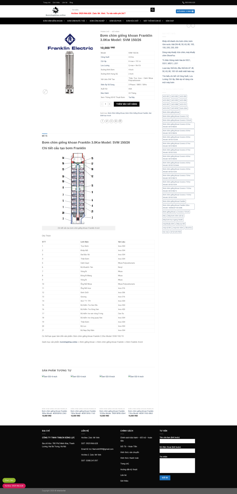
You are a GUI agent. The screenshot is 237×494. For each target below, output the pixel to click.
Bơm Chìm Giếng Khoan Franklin (137, 113)
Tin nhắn (163, 457)
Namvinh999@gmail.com (102, 449)
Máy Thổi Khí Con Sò (152, 21)
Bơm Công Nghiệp (97, 21)
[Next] (155, 398)
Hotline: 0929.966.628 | (81, 13)
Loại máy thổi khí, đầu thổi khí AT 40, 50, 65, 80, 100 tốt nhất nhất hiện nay (178, 70)
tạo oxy (165, 232)
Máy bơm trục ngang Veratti (173, 220)
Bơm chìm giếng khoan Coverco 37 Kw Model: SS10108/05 (176, 145)
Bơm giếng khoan (169, 212)
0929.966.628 (92, 443)
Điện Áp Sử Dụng (107, 85)
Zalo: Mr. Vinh (98, 13)
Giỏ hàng (115, 31)
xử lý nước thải (176, 232)
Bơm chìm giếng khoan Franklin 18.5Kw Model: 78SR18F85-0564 (112, 412)
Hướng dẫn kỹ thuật (128, 469)
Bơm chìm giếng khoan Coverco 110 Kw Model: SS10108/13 (177, 189)
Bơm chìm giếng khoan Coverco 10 (175, 116)
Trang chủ (46, 2)
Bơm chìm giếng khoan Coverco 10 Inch (177, 120)
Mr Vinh (96, 437)
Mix (164, 216)
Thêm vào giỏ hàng (126, 104)
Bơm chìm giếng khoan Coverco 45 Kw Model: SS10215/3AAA (176, 164)
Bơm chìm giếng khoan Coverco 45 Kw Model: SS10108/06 (176, 157)
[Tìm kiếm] (152, 10)
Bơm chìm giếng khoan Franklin (174, 201)
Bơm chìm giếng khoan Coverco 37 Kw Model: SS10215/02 (176, 151)
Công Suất (105, 57)
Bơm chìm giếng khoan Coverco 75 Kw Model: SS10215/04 (176, 183)
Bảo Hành (105, 93)
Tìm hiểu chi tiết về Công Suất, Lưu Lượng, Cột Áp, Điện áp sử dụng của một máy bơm (177, 79)
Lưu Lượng (105, 65)
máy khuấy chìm (168, 224)
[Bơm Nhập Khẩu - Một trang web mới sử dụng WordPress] (54, 11)
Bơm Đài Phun (115, 21)
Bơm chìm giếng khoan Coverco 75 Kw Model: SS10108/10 (176, 177)
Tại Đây (131, 97)
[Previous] (42, 398)
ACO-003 (183, 96)
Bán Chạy (170, 21)
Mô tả (44, 136)
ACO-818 (175, 108)
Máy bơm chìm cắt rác (176, 216)
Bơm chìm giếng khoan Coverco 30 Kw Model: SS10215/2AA (176, 138)
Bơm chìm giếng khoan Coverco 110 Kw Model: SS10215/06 (177, 196)
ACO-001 (166, 96)
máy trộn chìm (178, 228)
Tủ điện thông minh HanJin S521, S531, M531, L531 (176, 62)
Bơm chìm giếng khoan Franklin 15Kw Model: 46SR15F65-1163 (83, 412)
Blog (71, 2)
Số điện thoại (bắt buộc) (170, 447)
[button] (63, 21)
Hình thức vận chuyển (129, 452)
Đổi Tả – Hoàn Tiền (128, 446)
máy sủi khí (167, 228)
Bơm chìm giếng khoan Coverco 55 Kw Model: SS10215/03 (176, 170)
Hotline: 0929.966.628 (14, 486)
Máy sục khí (181, 224)
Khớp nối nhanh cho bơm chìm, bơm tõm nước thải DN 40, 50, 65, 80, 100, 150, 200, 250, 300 (178, 44)
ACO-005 (175, 100)
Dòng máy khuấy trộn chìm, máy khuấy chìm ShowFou (178, 54)
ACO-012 (183, 104)
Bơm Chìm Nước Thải (76, 21)
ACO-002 (175, 96)
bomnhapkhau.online (68, 342)
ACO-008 (175, 104)
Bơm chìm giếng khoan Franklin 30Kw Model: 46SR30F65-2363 (54, 412)
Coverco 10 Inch (183, 212)
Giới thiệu (56, 2)
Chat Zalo (9, 480)
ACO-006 (183, 100)
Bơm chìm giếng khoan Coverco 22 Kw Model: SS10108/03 (176, 125)
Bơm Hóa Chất (132, 21)
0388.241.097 (92, 460)
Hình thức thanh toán (129, 458)
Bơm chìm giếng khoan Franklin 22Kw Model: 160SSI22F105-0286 (176, 206)
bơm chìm (183, 108)
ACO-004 (166, 100)
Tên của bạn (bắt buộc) (170, 437)
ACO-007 (166, 104)
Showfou (189, 228)
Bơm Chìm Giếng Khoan (52, 21)
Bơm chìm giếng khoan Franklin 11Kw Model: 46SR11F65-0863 (140, 412)
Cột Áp (103, 61)
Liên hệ (64, 2)
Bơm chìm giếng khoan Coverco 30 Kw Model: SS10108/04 (176, 132)
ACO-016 (166, 108)
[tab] (44, 136)
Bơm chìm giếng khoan (171, 112)
